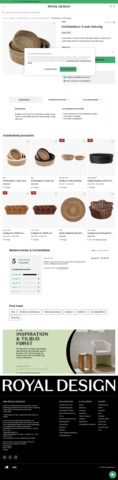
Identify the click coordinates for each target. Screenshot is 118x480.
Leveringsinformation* (66, 410)
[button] (111, 6)
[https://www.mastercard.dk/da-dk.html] (6, 467)
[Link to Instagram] (16, 457)
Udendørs (101, 410)
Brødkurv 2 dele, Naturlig (70, 181)
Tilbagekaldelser (64, 435)
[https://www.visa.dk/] (14, 467)
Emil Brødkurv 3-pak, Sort (42, 181)
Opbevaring (83, 421)
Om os (61, 416)
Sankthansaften (103, 419)
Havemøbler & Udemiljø (87, 424)
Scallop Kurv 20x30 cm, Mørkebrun (41, 233)
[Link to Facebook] (10, 457)
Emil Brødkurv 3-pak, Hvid (14, 181)
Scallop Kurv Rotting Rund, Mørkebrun (99, 233)
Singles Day (102, 421)
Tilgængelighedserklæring (68, 432)
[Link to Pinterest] (4, 457)
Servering (82, 410)
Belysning (82, 407)
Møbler (81, 405)
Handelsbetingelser (65, 407)
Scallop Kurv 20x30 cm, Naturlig (13, 233)
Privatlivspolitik (64, 421)
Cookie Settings (51, 69)
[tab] (25, 100)
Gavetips (101, 416)
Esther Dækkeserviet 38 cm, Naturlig (72, 233)
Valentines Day (103, 405)
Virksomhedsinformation (67, 419)
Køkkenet (82, 419)
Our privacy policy (73, 61)
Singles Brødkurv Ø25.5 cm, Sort (99, 181)
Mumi (100, 413)
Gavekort (62, 430)
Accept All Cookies (68, 69)
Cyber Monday (103, 427)
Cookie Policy (63, 424)
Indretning (82, 413)
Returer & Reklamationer (67, 413)
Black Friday (102, 424)
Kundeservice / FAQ (65, 405)
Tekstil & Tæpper (84, 416)
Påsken (100, 407)
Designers (62, 427)
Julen (100, 430)
